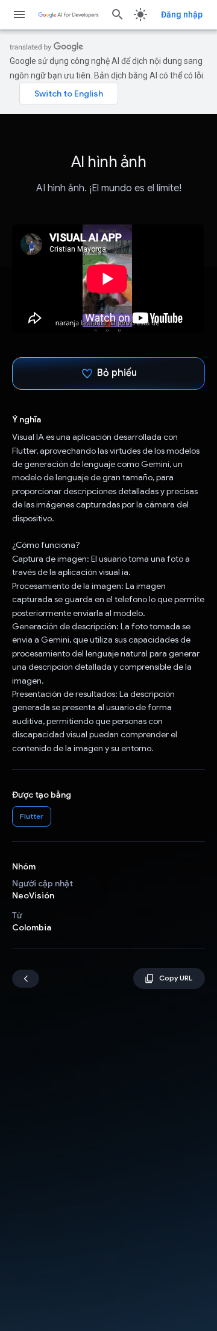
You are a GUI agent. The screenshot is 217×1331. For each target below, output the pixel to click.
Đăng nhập (182, 14)
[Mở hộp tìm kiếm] (117, 14)
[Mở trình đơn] (19, 14)
